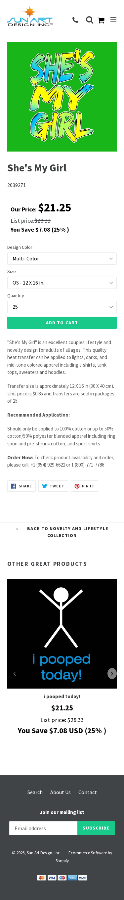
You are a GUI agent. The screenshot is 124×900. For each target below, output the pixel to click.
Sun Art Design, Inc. (44, 853)
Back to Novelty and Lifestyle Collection (67, 531)
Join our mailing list (62, 812)
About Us (60, 792)
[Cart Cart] (102, 21)
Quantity (15, 295)
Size (11, 271)
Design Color (19, 247)
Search (35, 792)
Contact (87, 792)
